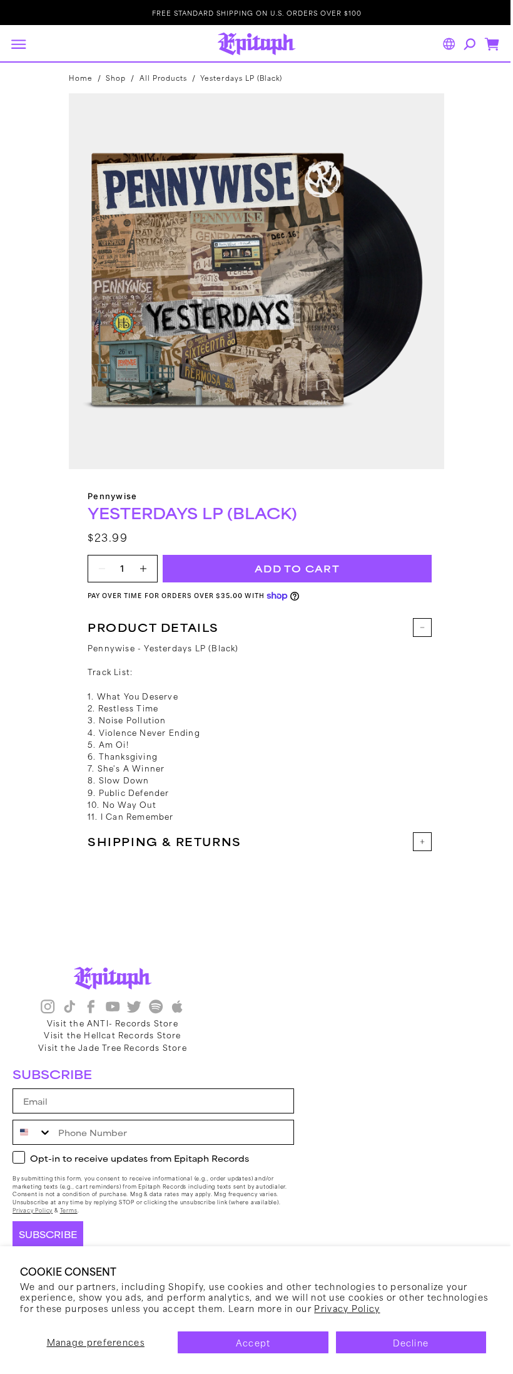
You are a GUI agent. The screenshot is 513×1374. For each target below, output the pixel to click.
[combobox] (32, 1132)
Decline (411, 1342)
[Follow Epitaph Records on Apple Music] (177, 1008)
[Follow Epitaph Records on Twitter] (134, 1008)
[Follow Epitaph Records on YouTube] (112, 1008)
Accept (253, 1342)
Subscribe (48, 1234)
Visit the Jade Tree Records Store (112, 1047)
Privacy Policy (347, 1308)
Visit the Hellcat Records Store (112, 1034)
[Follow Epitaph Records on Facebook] (91, 1008)
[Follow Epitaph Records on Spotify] (156, 1008)
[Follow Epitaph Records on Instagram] (47, 1008)
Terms (69, 1210)
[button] (18, 44)
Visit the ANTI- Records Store (112, 1022)
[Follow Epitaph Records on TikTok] (69, 1008)
